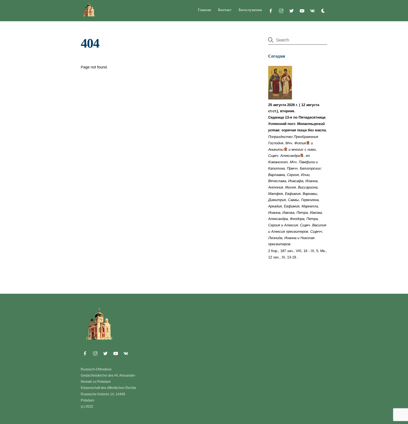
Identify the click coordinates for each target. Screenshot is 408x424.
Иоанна (311, 181)
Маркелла (310, 206)
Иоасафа (295, 181)
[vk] (312, 10)
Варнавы (310, 194)
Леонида (275, 238)
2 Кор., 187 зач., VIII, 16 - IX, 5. (293, 251)
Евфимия (292, 194)
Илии (305, 175)
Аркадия (275, 206)
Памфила (307, 162)
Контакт (224, 10)
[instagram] (281, 10)
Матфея (275, 194)
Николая (307, 238)
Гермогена (310, 200)
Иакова (288, 213)
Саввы (293, 200)
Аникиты (276, 149)
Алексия (291, 225)
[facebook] (270, 10)
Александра (290, 156)
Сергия (293, 175)
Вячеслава (277, 181)
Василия (319, 225)
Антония (275, 187)
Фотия (300, 143)
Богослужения (250, 10)
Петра (302, 213)
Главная (204, 10)
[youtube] (302, 10)
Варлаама (276, 175)
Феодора (297, 219)
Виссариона (307, 187)
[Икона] (280, 98)
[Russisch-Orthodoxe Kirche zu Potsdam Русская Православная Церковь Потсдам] (89, 15)
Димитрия (277, 200)
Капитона (276, 168)
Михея (290, 187)
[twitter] (291, 10)
